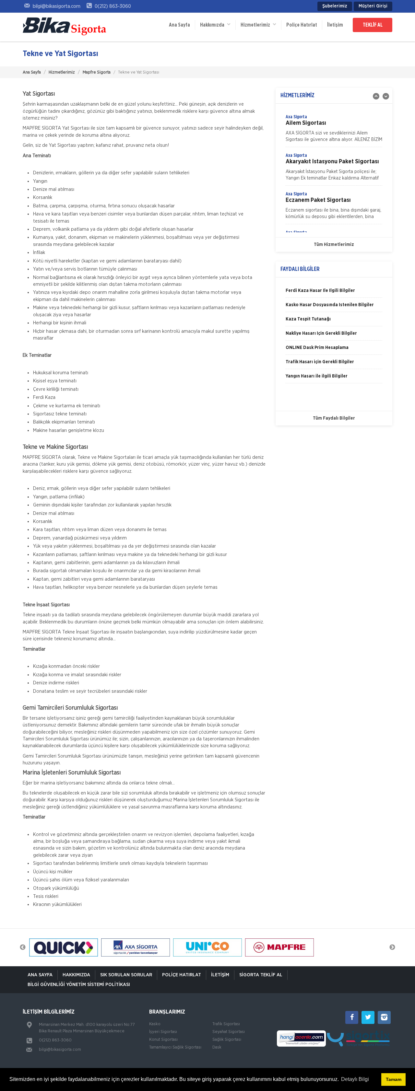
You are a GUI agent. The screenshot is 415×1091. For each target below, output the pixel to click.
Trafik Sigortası (226, 1024)
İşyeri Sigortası (163, 1032)
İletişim (335, 25)
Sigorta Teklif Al (260, 974)
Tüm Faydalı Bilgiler (334, 418)
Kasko (154, 1024)
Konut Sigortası (163, 1040)
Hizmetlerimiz (62, 72)
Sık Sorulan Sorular (126, 974)
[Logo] (65, 27)
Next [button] (392, 947)
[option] (334, 130)
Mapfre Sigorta (97, 72)
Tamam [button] (393, 1079)
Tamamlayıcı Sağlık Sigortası (175, 1047)
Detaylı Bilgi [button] (355, 1079)
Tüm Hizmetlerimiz (334, 244)
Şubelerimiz (334, 6)
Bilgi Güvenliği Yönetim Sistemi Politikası (79, 984)
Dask (216, 1047)
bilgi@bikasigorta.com (60, 1050)
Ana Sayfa (179, 25)
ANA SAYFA (40, 974)
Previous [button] (22, 947)
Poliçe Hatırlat (301, 25)
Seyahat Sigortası (228, 1032)
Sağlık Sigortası (226, 1040)
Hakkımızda (213, 25)
